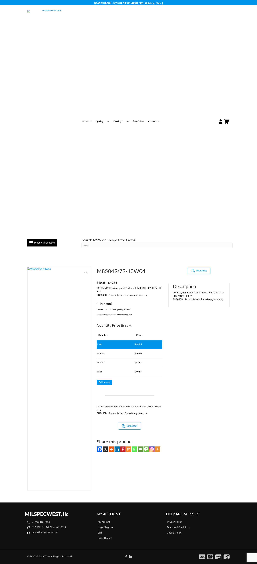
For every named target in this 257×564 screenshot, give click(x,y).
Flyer (158, 3)
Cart (100, 532)
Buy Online (138, 121)
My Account (104, 521)
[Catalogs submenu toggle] (128, 121)
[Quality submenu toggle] (108, 121)
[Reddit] (111, 449)
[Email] (140, 449)
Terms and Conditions (178, 527)
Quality (99, 121)
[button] (85, 272)
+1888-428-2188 (41, 522)
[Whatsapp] (134, 449)
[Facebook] (99, 449)
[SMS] (146, 449)
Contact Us (154, 121)
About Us (87, 121)
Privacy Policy (174, 521)
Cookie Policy (174, 532)
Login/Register (105, 527)
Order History (105, 538)
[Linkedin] (117, 449)
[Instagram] (152, 449)
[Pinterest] (123, 449)
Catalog (149, 3)
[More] (157, 449)
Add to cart (104, 382)
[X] (105, 449)
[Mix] (128, 449)
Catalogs (118, 121)
